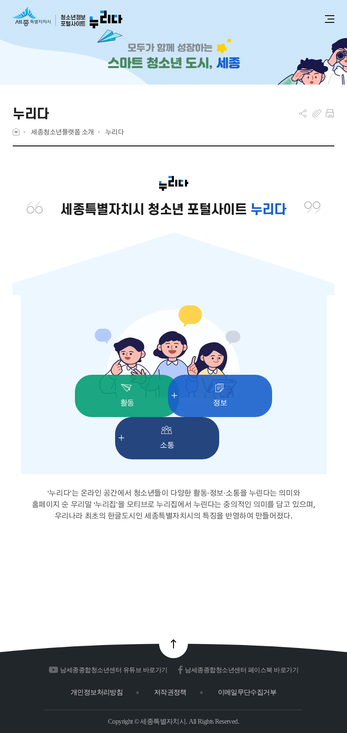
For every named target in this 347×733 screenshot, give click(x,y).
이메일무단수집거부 (247, 692)
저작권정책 (170, 692)
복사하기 (316, 113)
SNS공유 (302, 113)
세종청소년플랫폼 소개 (62, 132)
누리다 (114, 132)
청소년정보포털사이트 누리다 (67, 18)
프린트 (329, 113)
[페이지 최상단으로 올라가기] (173, 643)
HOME (16, 131)
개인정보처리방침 (97, 692)
